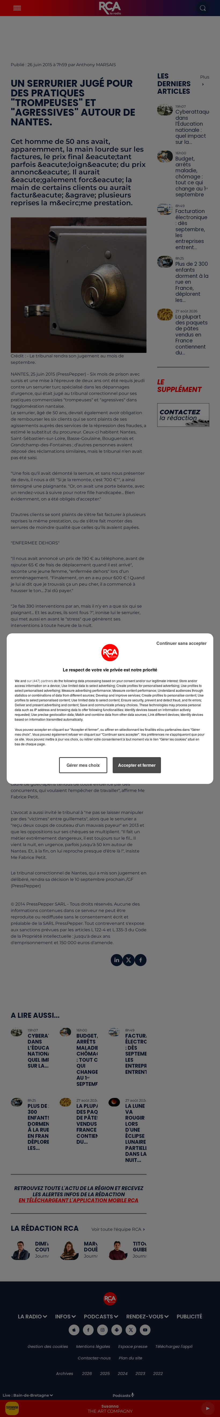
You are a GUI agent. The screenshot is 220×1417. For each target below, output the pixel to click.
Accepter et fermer (137, 765)
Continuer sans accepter (181, 643)
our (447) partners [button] (40, 680)
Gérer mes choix (83, 765)
